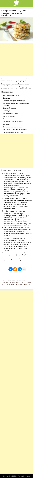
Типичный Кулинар (24, 476)
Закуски (22, 280)
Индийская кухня (21, 287)
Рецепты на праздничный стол (19, 284)
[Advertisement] (16, 59)
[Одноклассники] (15, 269)
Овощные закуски (8, 282)
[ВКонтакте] (10, 269)
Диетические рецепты (23, 282)
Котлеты (5, 284)
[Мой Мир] (20, 269)
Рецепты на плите (8, 287)
